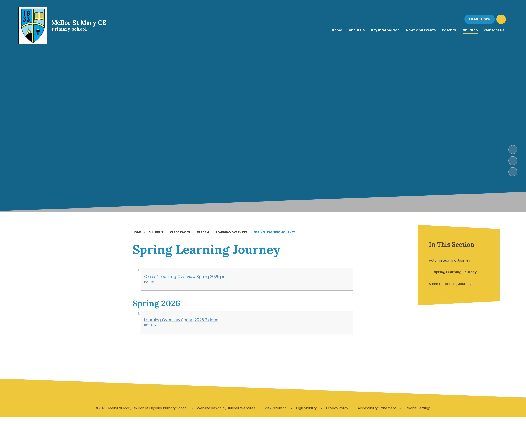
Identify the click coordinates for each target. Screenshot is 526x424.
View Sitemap (276, 408)
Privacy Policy (337, 408)
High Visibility (306, 408)
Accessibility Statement (377, 408)
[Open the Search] (501, 19)
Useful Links (479, 19)
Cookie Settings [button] (418, 408)
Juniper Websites (240, 408)
